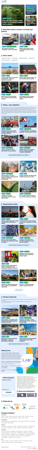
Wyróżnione (20, 442)
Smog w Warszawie (10, 422)
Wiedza (12, 442)
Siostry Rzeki (11, 437)
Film (10, 440)
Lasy (10, 416)
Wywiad (16, 442)
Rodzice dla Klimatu (6, 60)
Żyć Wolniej (30, 427)
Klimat (7, 416)
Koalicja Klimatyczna (24, 58)
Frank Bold (16, 58)
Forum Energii (26, 431)
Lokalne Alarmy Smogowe (5, 421)
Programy (27, 416)
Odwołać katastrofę (20, 426)
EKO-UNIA (32, 58)
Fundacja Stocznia (13, 432)
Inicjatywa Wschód (31, 432)
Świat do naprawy (10, 427)
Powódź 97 (26, 426)
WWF (15, 437)
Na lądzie (15, 426)
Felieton (7, 440)
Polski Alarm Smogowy (7, 58)
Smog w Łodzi (27, 421)
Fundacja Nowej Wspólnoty (6, 432)
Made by (29, 448)
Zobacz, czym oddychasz (17, 427)
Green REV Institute (20, 432)
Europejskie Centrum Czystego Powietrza (16, 431)
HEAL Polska (26, 432)
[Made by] (34, 448)
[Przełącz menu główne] (36, 2)
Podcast (21, 440)
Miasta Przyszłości (25, 427)
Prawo (24, 416)
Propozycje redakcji (26, 440)
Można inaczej (10, 426)
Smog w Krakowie (21, 421)
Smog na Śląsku (4, 422)
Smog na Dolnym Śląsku (14, 421)
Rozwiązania (8, 442)
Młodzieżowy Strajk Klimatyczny (30, 434)
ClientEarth (3, 431)
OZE (16, 416)
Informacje (16, 440)
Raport (31, 440)
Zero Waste (18, 437)
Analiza (3, 440)
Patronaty (20, 416)
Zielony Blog (15, 60)
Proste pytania (4, 427)
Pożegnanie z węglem (32, 426)
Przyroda (32, 416)
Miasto (13, 416)
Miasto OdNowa (4, 426)
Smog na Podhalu (32, 421)
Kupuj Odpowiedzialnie (22, 434)
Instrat (3, 434)
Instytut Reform (8, 434)
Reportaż (3, 442)
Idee (13, 440)
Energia (3, 416)
